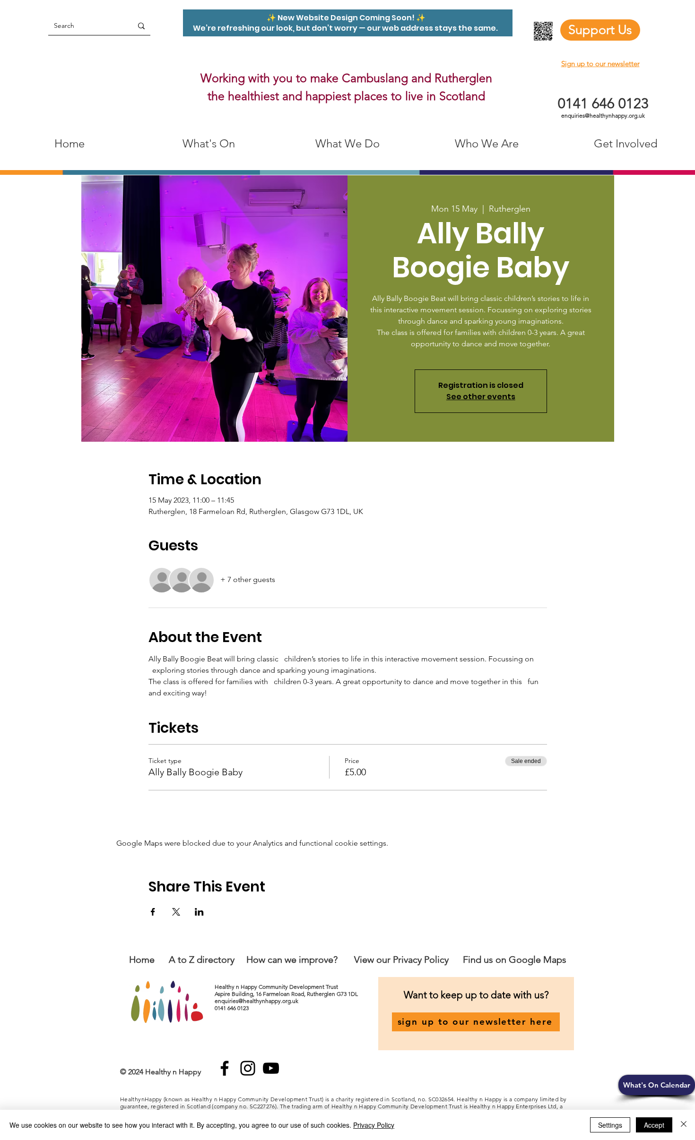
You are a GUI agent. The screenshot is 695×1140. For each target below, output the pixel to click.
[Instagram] (248, 1068)
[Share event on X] (176, 912)
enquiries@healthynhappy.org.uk (603, 115)
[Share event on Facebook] (152, 912)
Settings (610, 1125)
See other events (480, 396)
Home (142, 959)
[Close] (683, 1124)
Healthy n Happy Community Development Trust (277, 986)
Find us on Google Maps (514, 959)
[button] (656, 1085)
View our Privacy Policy (402, 959)
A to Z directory (202, 959)
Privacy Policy (373, 1125)
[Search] (141, 26)
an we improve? (305, 959)
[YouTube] (271, 1068)
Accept (654, 1125)
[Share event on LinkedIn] (199, 912)
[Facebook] (225, 1068)
